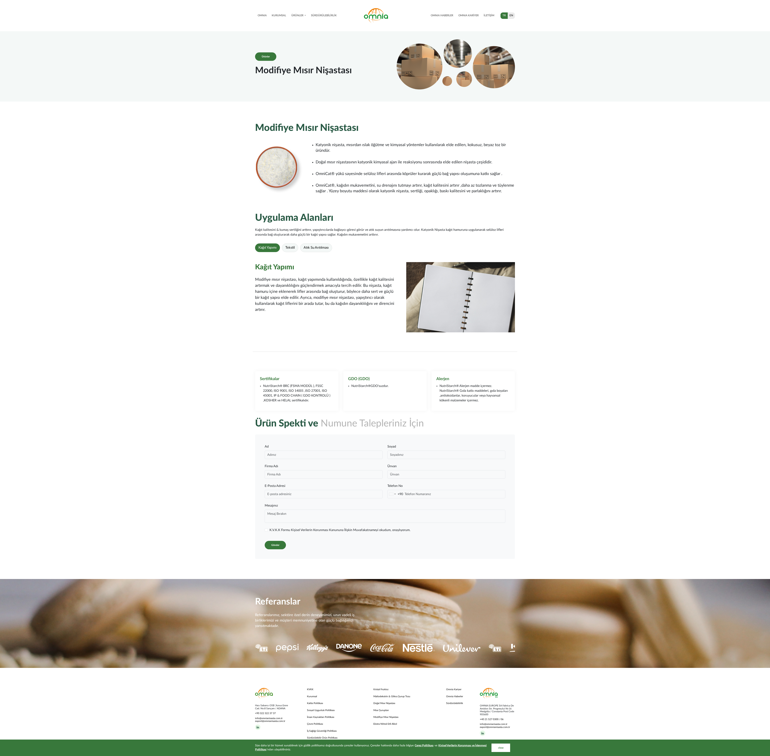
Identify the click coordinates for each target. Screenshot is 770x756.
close (501, 748)
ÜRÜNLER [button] (297, 15)
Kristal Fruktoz (380, 689)
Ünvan (392, 466)
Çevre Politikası (315, 724)
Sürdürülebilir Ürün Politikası (322, 738)
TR (504, 15)
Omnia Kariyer (453, 689)
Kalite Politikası (315, 703)
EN (511, 15)
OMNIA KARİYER (468, 15)
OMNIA (262, 15)
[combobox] (395, 494)
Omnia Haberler (454, 696)
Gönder (275, 545)
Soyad (391, 446)
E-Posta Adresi (275, 485)
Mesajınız (271, 505)
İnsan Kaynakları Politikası (320, 717)
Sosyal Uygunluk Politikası (321, 710)
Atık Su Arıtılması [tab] (316, 247)
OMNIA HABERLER (442, 15)
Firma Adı (271, 466)
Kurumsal (312, 696)
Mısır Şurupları (381, 710)
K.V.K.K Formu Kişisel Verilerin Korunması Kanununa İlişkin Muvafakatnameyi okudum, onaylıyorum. (340, 530)
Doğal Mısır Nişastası (384, 703)
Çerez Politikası (424, 745)
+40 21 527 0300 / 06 (492, 719)
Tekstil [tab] (290, 247)
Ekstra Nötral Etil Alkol (385, 724)
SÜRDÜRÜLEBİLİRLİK (324, 15)
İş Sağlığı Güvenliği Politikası (322, 731)
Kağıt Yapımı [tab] (267, 247)
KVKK (310, 689)
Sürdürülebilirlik (454, 703)
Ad (267, 446)
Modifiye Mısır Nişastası (385, 717)
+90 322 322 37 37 (265, 713)
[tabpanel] (385, 297)
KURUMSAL (279, 15)
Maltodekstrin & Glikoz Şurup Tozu (391, 696)
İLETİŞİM (489, 15)
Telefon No (395, 485)
